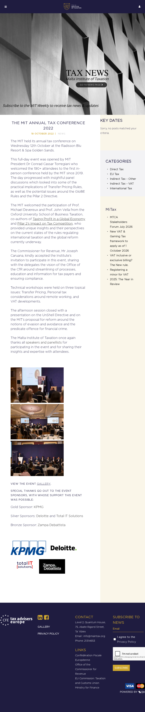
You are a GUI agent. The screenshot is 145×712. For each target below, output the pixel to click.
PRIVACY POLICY (48, 633)
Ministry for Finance (87, 687)
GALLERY (44, 626)
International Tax (121, 188)
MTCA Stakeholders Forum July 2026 (121, 222)
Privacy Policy (126, 641)
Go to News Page (91, 85)
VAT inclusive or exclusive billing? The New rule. (121, 260)
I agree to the (126, 639)
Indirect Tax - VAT (122, 183)
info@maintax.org (94, 636)
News (61, 133)
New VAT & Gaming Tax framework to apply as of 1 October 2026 (119, 241)
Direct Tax (117, 169)
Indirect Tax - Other (123, 178)
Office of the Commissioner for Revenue (86, 669)
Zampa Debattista (51, 525)
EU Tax (114, 174)
